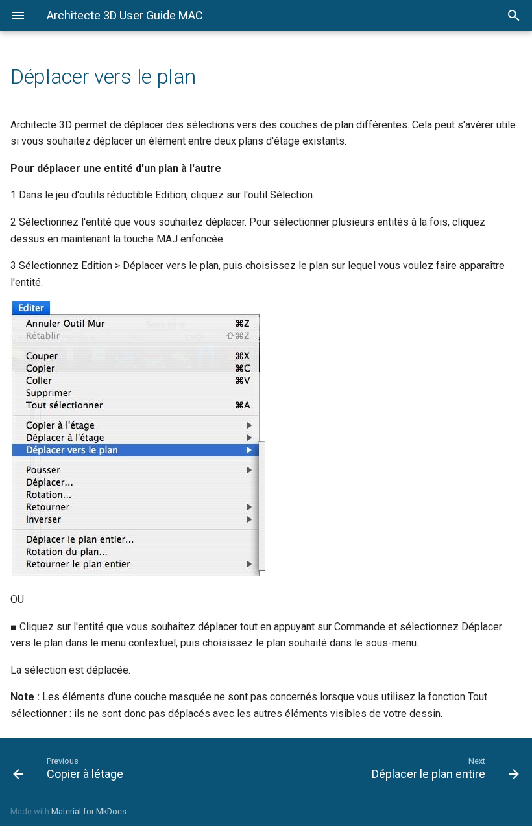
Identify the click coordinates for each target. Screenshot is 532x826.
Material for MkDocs (89, 811)
